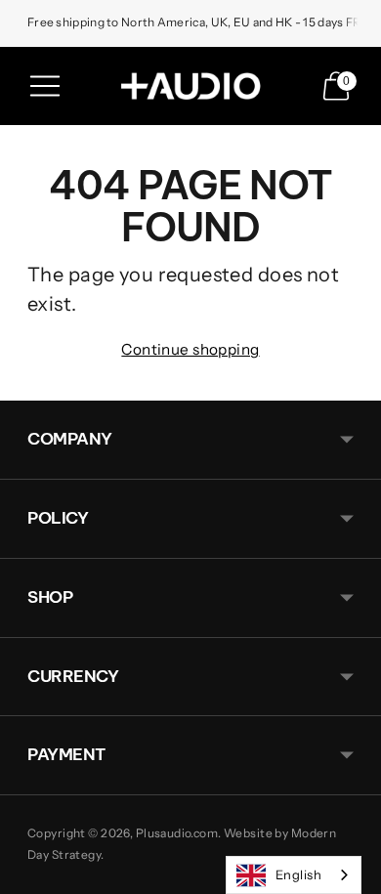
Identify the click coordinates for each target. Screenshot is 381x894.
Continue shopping (190, 349)
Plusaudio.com (177, 833)
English (298, 874)
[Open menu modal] (45, 86)
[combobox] (293, 875)
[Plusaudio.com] (190, 86)
